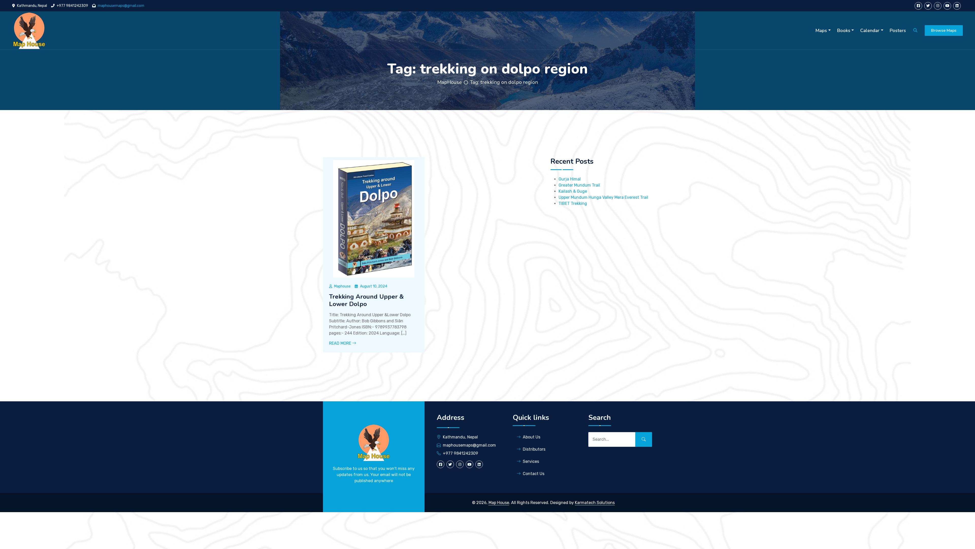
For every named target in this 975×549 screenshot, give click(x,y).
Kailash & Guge (573, 191)
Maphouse (342, 286)
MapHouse (449, 82)
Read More (340, 343)
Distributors (534, 449)
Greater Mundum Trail (579, 185)
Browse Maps (943, 30)
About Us (531, 437)
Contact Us (533, 473)
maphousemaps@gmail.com (121, 6)
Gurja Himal (570, 179)
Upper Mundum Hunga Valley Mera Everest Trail (603, 197)
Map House (499, 502)
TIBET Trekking (573, 203)
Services (531, 461)
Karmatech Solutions (595, 502)
